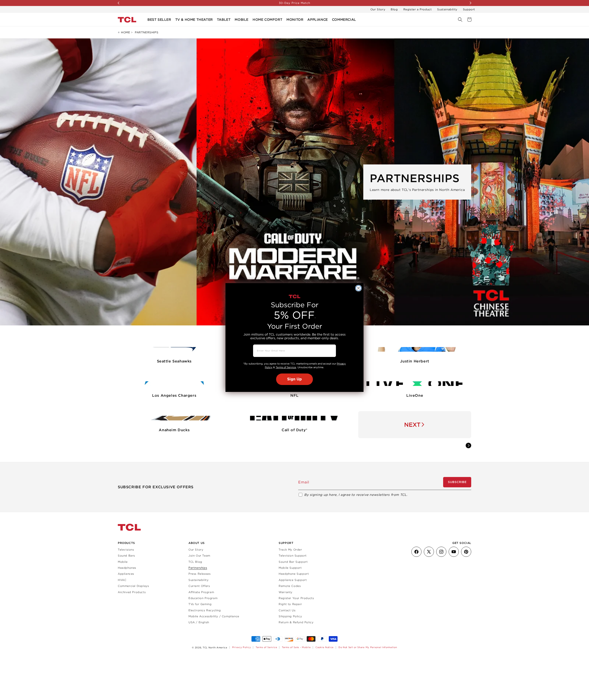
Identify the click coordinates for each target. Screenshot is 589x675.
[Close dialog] (358, 288)
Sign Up (294, 379)
